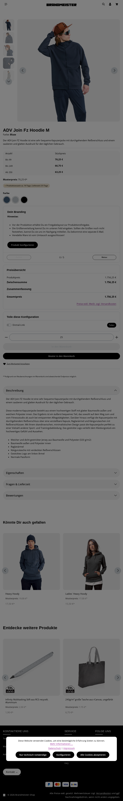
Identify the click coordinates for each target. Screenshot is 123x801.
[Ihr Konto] (110, 4)
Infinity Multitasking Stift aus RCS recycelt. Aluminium (26, 701)
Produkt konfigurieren (22, 245)
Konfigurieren (63, 754)
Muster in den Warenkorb (61, 356)
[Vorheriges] (23, 70)
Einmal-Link (19, 325)
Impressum (69, 748)
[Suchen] (103, 4)
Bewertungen (14, 495)
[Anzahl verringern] (6, 337)
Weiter (104, 257)
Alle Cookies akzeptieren (93, 754)
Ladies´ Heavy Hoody (76, 593)
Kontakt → (12, 772)
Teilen (111, 325)
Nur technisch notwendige (32, 754)
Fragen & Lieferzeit (18, 484)
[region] (61, 70)
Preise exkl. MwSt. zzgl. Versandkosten (96, 303)
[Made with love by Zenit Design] (4, 795)
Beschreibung (15, 390)
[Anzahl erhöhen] (117, 337)
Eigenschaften (15, 473)
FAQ (66, 763)
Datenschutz (54, 748)
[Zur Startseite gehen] (61, 4)
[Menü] (6, 4)
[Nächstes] (114, 70)
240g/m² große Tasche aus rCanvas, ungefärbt (89, 699)
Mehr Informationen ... (61, 743)
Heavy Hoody (12, 593)
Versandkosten (103, 793)
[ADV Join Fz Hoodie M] (68, 70)
